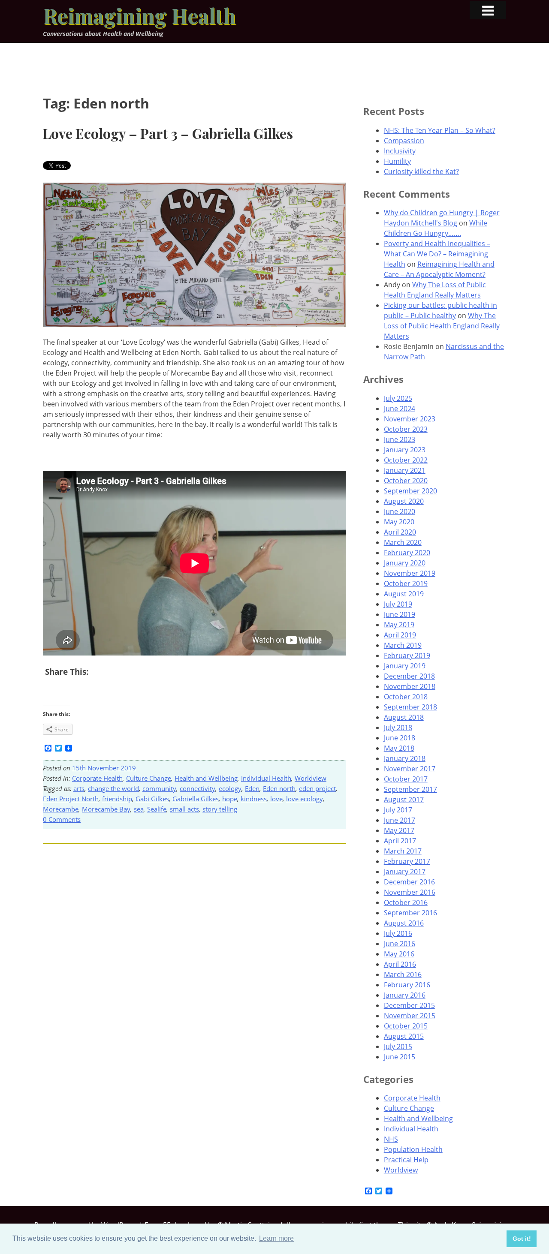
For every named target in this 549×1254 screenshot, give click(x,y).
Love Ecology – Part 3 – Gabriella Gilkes (168, 133)
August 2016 (404, 923)
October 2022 (406, 460)
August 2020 (404, 501)
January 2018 (404, 758)
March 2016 (403, 974)
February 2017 (407, 861)
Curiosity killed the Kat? (421, 171)
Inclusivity (400, 151)
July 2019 (398, 604)
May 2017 (399, 830)
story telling (219, 809)
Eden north (279, 788)
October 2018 (406, 696)
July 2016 (398, 933)
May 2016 (399, 954)
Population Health (413, 1149)
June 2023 (399, 439)
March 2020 (403, 542)
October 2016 (406, 902)
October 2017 (406, 779)
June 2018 (399, 738)
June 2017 (399, 820)
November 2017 (409, 768)
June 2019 (399, 614)
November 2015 (409, 1015)
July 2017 (398, 810)
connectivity (197, 788)
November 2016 (409, 892)
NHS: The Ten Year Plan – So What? (439, 130)
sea (139, 809)
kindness (254, 798)
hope (229, 798)
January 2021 (404, 470)
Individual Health (266, 778)
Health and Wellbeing (206, 778)
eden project (317, 788)
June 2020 (399, 511)
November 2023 (409, 419)
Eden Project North (71, 798)
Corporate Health (97, 778)
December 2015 (409, 1005)
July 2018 (398, 727)
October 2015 (406, 1026)
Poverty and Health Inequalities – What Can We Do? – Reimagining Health (437, 254)
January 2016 (404, 995)
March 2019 (403, 645)
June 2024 (399, 408)
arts (78, 788)
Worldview (310, 778)
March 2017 (403, 851)
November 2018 (409, 686)
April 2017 (400, 840)
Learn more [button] (276, 1238)
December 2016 (409, 882)
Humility (397, 161)
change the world (113, 788)
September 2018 (410, 707)
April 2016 (400, 964)
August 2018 (404, 717)
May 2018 (399, 748)
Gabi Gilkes (152, 798)
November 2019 (409, 573)
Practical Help (406, 1159)
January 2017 (404, 871)
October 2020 (406, 480)
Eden (252, 788)
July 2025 (398, 398)
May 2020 (399, 521)
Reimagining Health (139, 15)
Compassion (404, 140)
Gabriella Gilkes (195, 798)
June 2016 (399, 943)
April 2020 (400, 532)
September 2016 (410, 912)
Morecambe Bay (106, 809)
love (276, 798)
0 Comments (62, 819)
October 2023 (406, 429)
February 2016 (407, 984)
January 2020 (404, 563)
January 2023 (404, 449)
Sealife (156, 809)
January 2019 (404, 666)
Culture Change (148, 778)
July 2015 (398, 1046)
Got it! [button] (522, 1238)
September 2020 (410, 491)
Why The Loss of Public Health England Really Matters (442, 326)
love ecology (304, 798)
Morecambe (60, 809)
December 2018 (409, 676)
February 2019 (407, 655)
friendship (117, 798)
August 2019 (404, 593)
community (159, 788)
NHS (391, 1139)
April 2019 (400, 635)
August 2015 (404, 1036)
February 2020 (407, 552)
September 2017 (410, 789)
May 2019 (399, 624)
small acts (184, 809)
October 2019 (406, 583)
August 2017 (404, 799)
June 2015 (399, 1057)
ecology (230, 788)
